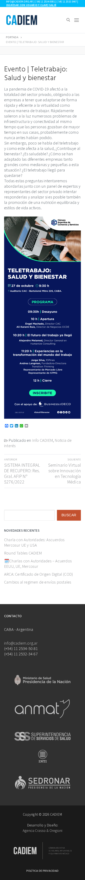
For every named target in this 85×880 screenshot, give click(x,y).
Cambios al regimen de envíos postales (37, 582)
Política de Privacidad (42, 871)
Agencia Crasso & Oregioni (43, 830)
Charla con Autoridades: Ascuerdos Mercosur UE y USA (34, 542)
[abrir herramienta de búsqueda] (68, 20)
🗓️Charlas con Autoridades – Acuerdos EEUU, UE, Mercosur (38, 563)
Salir (52, 5)
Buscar (68, 515)
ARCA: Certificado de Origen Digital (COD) (38, 574)
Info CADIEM (42, 440)
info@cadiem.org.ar (21, 643)
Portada (12, 37)
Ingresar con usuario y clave (27, 5)
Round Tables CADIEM (23, 553)
